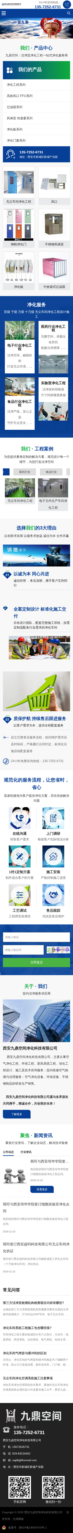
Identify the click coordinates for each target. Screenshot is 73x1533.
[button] (28, 35)
